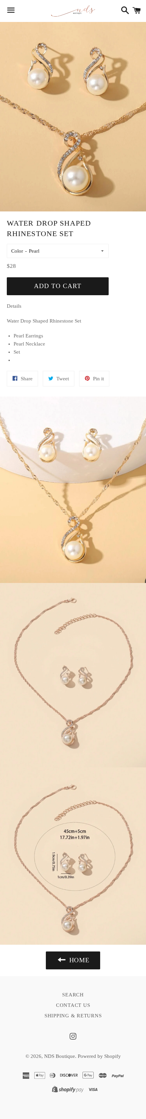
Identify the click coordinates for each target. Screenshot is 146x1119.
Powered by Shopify (99, 1056)
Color (17, 251)
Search (73, 994)
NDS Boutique (59, 1056)
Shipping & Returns (73, 1015)
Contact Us (73, 1005)
